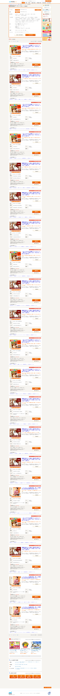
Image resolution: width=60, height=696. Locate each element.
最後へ (18, 41)
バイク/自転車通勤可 (37, 19)
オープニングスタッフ (37, 18)
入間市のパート (11, 632)
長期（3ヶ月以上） (18, 15)
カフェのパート (20, 158)
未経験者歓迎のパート (24, 158)
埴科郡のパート (11, 542)
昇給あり (17, 18)
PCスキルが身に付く (17, 668)
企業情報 (21, 693)
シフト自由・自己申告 (27, 28)
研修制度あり (32, 17)
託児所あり (29, 18)
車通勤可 (33, 19)
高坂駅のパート (15, 364)
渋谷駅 (18, 666)
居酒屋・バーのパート (21, 99)
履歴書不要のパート (25, 364)
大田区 (24, 664)
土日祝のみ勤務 (18, 28)
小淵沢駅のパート (16, 542)
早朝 (16, 30)
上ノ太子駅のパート (16, 246)
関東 (18, 4)
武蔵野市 (20, 664)
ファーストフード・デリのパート (22, 632)
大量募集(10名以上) (18, 19)
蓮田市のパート (11, 364)
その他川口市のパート (12, 305)
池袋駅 (20, 666)
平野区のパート (11, 246)
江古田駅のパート (17, 453)
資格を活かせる (29, 19)
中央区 (16, 664)
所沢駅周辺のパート (12, 453)
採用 (30, 693)
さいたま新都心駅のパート (18, 305)
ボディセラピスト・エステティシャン (19, 662)
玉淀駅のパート (16, 158)
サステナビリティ (28, 693)
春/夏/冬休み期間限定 (23, 15)
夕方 (21, 30)
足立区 (18, 664)
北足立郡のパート (12, 158)
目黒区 (22, 664)
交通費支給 (36, 17)
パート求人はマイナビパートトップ (13, 4)
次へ (15, 41)
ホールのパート (24, 305)
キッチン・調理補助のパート (22, 246)
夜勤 (25, 30)
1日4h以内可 (22, 17)
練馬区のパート (11, 187)
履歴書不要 (32, 18)
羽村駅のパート (16, 99)
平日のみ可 (22, 28)
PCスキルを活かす (23, 19)
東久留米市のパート (12, 99)
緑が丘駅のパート (16, 187)
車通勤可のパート (26, 99)
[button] (21, 656)
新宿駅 (16, 666)
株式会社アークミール (31, 99)
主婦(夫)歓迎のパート (29, 187)
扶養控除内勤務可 (18, 17)
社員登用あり (24, 18)
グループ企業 (33, 693)
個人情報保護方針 (38, 693)
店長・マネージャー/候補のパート (22, 187)
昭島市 (26, 664)
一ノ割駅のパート (16, 632)
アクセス (24, 693)
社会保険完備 (20, 18)
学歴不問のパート (28, 246)
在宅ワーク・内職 (27, 17)
